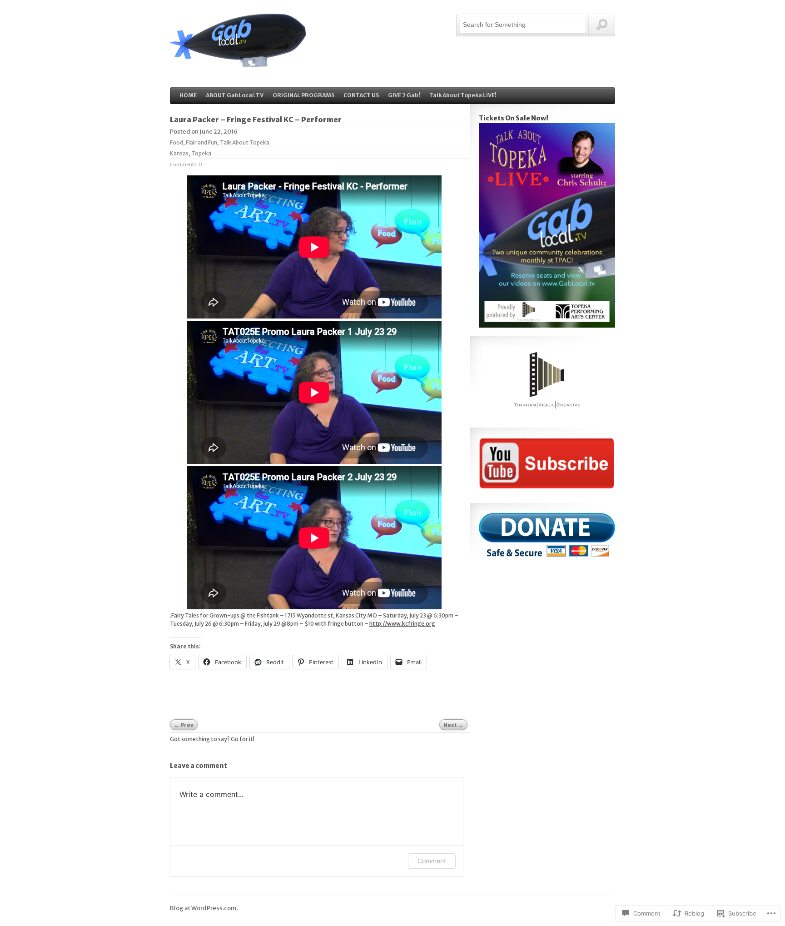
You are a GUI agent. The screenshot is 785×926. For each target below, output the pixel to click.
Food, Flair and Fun (193, 142)
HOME (188, 95)
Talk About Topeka (244, 142)
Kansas (179, 153)
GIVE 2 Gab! (404, 95)
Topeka (201, 153)
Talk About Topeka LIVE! (463, 95)
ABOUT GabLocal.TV (234, 95)
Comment (431, 861)
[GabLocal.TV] (238, 62)
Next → (453, 725)
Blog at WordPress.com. (204, 908)
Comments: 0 (186, 164)
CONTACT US (361, 95)
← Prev (184, 725)
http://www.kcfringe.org (402, 623)
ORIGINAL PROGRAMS (303, 95)
